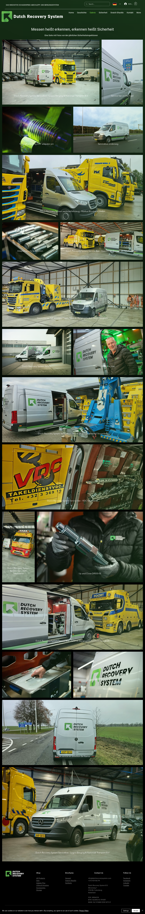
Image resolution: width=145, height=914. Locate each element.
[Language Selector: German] (116, 4)
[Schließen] (142, 910)
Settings (126, 911)
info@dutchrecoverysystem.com (99, 878)
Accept (136, 911)
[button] (135, 3)
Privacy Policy (84, 911)
